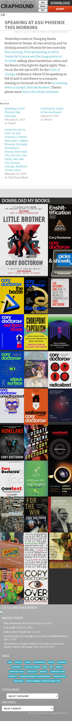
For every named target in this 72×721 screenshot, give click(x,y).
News (64, 32)
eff (51, 667)
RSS (43, 10)
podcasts (32, 671)
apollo (18, 662)
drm (45, 667)
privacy (43, 671)
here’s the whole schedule (40, 92)
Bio (43, 2)
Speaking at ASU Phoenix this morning (35, 24)
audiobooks (39, 662)
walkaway (18, 681)
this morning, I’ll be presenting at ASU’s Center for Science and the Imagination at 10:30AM (33, 56)
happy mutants (16, 671)
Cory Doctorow (38, 32)
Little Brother (54, 32)
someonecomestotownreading (35, 676)
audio (27, 662)
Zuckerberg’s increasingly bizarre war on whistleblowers (36, 636)
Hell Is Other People (15, 632)
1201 (10, 662)
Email (43, 6)
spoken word (59, 676)
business (62, 662)
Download (60, 3)
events (59, 667)
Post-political (11, 627)
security (12, 676)
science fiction (57, 671)
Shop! (60, 9)
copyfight (16, 667)
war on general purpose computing (43, 681)
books (51, 662)
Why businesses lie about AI (19, 623)
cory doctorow (32, 667)
